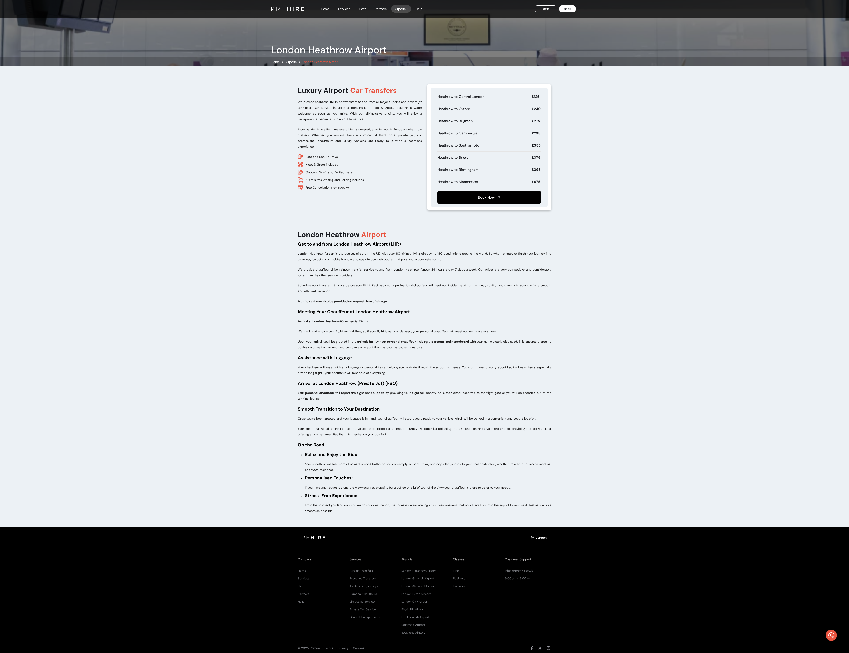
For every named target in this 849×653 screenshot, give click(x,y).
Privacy (343, 648)
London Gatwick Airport (417, 578)
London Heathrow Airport (418, 571)
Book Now (487, 197)
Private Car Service (363, 609)
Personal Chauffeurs (363, 594)
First (456, 571)
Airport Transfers (361, 571)
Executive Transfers (363, 578)
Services (344, 9)
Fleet (362, 9)
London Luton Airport (416, 594)
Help (419, 9)
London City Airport (415, 601)
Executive (459, 586)
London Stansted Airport (418, 586)
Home (325, 9)
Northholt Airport (413, 625)
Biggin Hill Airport (413, 609)
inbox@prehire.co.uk (519, 571)
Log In (546, 9)
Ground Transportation (365, 617)
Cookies (358, 648)
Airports (291, 62)
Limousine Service (362, 601)
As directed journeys (364, 586)
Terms (328, 648)
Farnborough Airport (415, 617)
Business (459, 578)
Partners (381, 9)
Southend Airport (413, 632)
